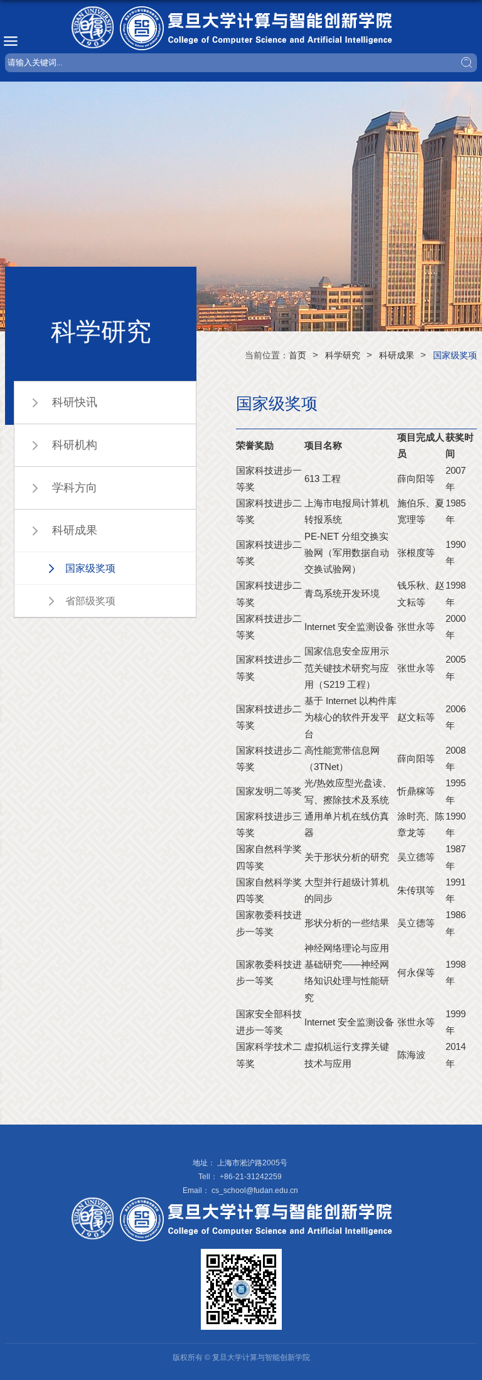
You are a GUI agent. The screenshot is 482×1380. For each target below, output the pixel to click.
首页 (297, 355)
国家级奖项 (455, 355)
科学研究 (342, 355)
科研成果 (396, 355)
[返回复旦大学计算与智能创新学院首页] (241, 28)
